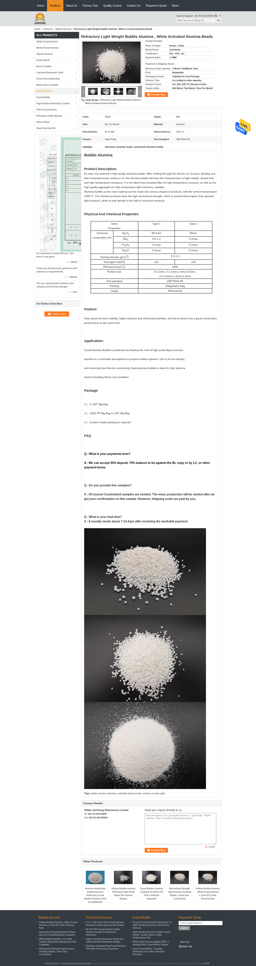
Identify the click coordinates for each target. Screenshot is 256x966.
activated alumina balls (129, 793)
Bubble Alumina (63, 29)
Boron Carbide (43, 66)
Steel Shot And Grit (45, 128)
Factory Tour (90, 5)
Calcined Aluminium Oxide (49, 72)
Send (184, 928)
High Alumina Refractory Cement (53, 103)
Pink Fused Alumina (46, 109)
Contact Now (158, 94)
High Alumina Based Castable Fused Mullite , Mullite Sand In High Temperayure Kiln (151, 935)
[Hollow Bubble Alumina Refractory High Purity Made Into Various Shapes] (123, 877)
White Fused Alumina (47, 41)
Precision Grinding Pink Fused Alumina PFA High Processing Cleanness (106, 947)
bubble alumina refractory (103, 793)
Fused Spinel (43, 60)
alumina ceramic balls (154, 793)
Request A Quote (156, 5)
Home (40, 5)
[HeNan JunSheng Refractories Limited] (40, 18)
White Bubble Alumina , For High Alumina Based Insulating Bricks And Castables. (57, 942)
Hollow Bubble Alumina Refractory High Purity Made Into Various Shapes (123, 893)
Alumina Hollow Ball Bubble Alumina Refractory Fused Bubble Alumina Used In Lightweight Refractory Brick (95, 897)
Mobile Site (186, 946)
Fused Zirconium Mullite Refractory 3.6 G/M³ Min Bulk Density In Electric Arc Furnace (152, 925)
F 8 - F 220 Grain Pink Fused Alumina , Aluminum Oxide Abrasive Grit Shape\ (105, 923)
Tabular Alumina (44, 54)
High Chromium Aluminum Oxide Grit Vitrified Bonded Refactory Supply (104, 940)
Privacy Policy (52, 963)
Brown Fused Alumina (47, 47)
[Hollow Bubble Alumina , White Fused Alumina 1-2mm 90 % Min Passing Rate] (208, 877)
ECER (206, 963)
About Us (71, 5)
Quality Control (112, 5)
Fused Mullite (43, 97)
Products (55, 5)
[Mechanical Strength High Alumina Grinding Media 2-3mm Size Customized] (179, 877)
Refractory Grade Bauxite (49, 116)
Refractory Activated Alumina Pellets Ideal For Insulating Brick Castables (57, 933)
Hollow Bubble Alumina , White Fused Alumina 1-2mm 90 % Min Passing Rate (208, 893)
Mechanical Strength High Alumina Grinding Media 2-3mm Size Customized (179, 893)
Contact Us (134, 5)
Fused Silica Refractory (48, 78)
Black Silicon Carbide (47, 85)
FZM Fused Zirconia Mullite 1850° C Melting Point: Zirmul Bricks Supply (151, 943)
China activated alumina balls (76, 963)
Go (218, 20)
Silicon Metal (42, 122)
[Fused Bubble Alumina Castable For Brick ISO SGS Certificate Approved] (151, 877)
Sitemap (184, 941)
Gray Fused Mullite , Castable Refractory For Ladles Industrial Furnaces (149, 951)
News (175, 5)
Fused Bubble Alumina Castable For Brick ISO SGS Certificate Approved (151, 893)
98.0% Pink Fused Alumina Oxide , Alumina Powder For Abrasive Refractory (103, 932)
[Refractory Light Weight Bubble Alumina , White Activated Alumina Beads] (111, 62)
